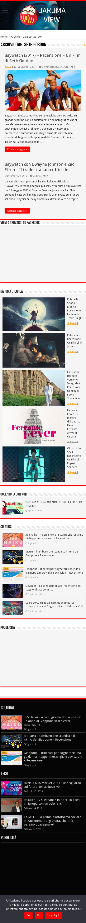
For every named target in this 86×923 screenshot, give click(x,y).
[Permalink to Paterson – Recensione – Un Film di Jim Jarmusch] (34, 350)
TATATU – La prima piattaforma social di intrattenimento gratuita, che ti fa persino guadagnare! (53, 820)
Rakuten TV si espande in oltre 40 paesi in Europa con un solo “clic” (52, 801)
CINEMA (36, 175)
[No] (81, 909)
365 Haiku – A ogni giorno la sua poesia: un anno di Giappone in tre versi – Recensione (52, 721)
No (38, 915)
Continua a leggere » (17, 149)
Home (4, 36)
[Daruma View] (43, 14)
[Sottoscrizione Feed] (84, 45)
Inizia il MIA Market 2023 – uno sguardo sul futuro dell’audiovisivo (52, 785)
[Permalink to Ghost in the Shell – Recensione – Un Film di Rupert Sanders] (34, 463)
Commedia (48, 67)
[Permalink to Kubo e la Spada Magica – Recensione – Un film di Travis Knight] (34, 313)
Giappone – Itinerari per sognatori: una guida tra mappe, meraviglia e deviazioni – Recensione (53, 756)
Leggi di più (53, 915)
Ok (28, 915)
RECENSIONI (61, 67)
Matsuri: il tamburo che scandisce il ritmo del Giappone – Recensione (49, 737)
